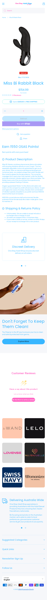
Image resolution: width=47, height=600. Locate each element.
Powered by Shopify (28, 589)
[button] (44, 4)
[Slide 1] (21, 265)
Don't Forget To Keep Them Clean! (23, 324)
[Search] (4, 10)
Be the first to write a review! (23, 400)
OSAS (20, 589)
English (7, 580)
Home (4, 17)
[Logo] (23, 4)
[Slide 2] (25, 265)
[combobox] (23, 10)
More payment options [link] (10, 129)
